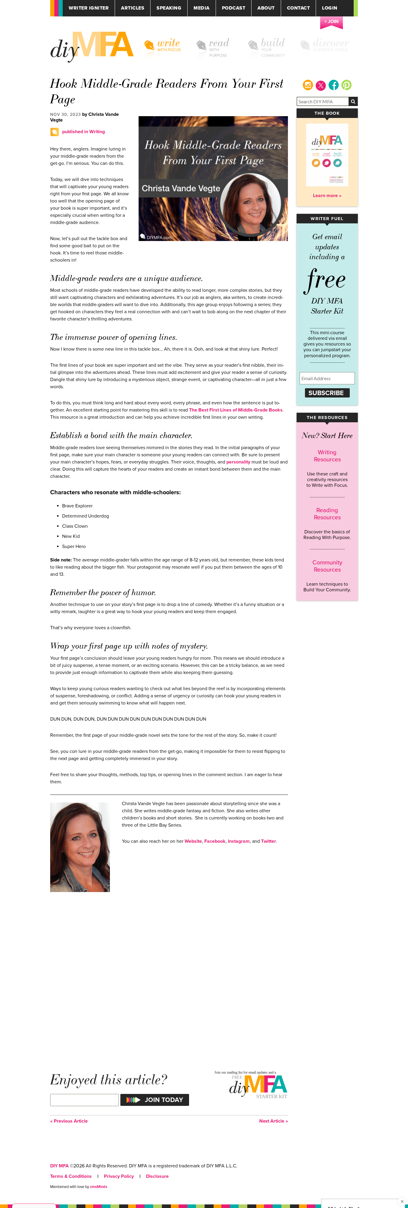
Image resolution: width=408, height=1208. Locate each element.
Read (219, 43)
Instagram (239, 841)
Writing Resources (327, 456)
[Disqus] (169, 976)
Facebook (215, 841)
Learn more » (327, 196)
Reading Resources (327, 514)
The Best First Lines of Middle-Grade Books (236, 410)
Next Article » (273, 1121)
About (266, 8)
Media (202, 8)
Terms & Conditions (71, 1176)
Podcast (234, 8)
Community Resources (327, 566)
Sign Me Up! (372, 1196)
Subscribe (326, 393)
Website (193, 841)
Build (273, 43)
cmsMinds (98, 1186)
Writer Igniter (89, 8)
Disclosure (157, 1176)
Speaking (169, 8)
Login (330, 8)
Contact (298, 8)
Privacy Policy (119, 1176)
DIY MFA (59, 1166)
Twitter (268, 841)
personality (238, 462)
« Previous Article (69, 1121)
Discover (331, 43)
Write (168, 43)
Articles (132, 8)
